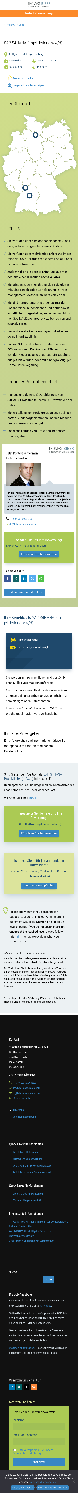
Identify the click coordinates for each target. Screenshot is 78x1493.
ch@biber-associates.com (26, 1093)
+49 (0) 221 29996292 (21, 519)
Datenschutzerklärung (24, 1116)
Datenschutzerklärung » (42, 1481)
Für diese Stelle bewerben (39, 554)
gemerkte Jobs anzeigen (26, 85)
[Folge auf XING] (19, 1387)
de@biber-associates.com (23, 524)
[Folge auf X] (26, 1387)
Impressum (18, 1110)
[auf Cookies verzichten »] (73, 1481)
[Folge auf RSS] (34, 1387)
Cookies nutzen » (22, 1487)
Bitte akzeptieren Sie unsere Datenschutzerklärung (33, 1451)
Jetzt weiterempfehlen (39, 885)
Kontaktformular (22, 1098)
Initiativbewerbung (39, 13)
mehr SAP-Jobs (14, 24)
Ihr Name (18, 1420)
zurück (33, 798)
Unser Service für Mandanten (28, 1193)
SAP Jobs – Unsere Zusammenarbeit (32, 1172)
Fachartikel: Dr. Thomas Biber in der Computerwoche (40, 1221)
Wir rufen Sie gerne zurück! (27, 1200)
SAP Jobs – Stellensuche (26, 1152)
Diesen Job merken (21, 77)
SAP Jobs (45, 1305)
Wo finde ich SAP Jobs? (22, 1347)
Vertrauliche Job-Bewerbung (27, 1159)
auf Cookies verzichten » (52, 1487)
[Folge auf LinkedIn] (12, 1387)
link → (19, 936)
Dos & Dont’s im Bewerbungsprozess (32, 1165)
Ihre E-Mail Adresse (25, 1435)
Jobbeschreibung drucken (24, 592)
